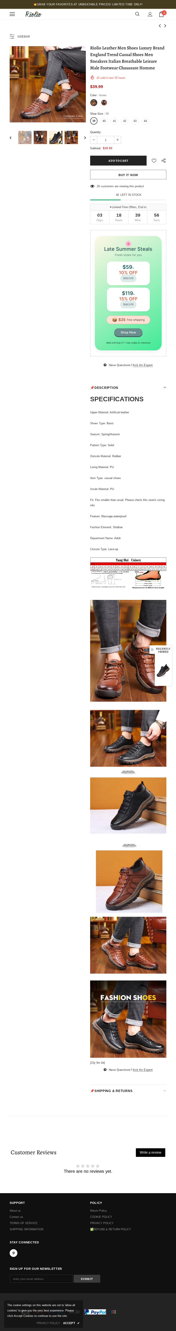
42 (124, 121)
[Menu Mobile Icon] (12, 14)
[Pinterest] (13, 1253)
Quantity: (96, 132)
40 (104, 121)
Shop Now (128, 332)
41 (114, 121)
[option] (48, 84)
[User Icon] (150, 14)
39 (93, 121)
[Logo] (33, 14)
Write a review (150, 1152)
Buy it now (128, 175)
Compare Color (73, 116)
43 (135, 121)
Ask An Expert (143, 365)
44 (145, 121)
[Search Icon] (137, 14)
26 (98, 186)
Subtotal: (95, 148)
